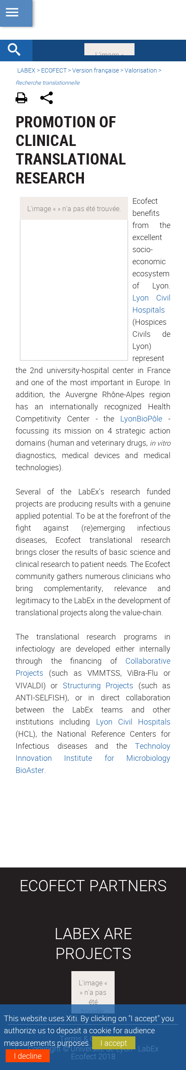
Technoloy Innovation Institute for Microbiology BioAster (93, 758)
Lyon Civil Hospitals (133, 721)
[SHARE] (49, 99)
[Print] (24, 99)
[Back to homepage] (93, 20)
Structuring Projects (98, 685)
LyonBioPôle (141, 418)
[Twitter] (109, 48)
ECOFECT (54, 70)
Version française (95, 70)
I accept (113, 1043)
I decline (28, 1056)
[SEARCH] (17, 50)
